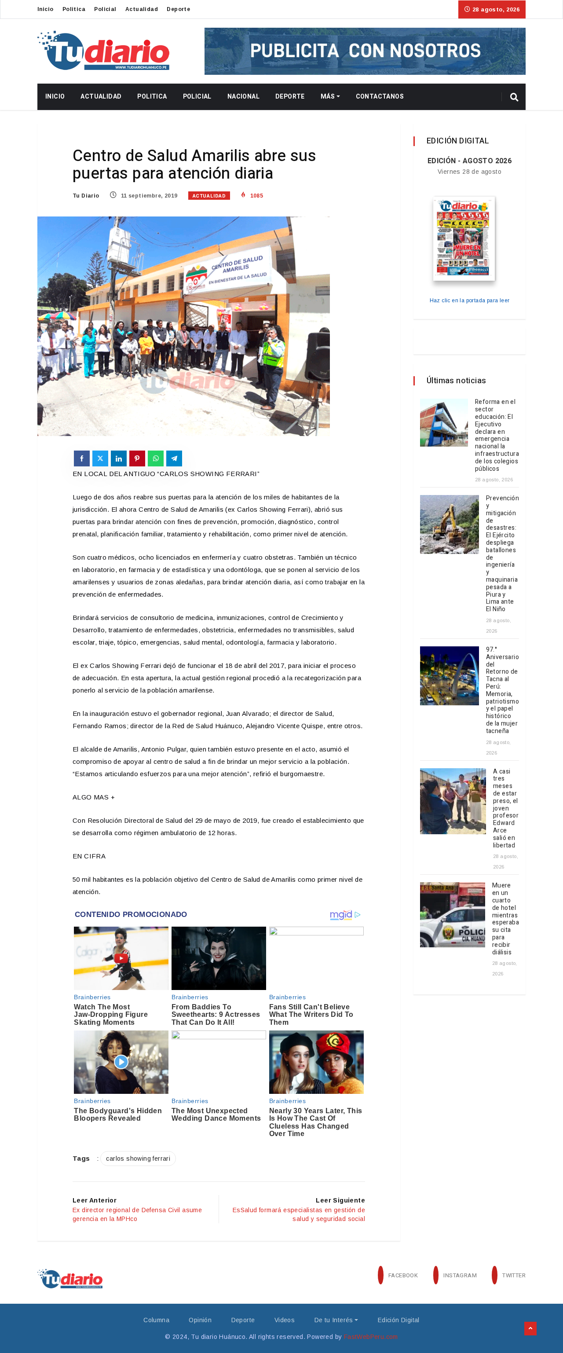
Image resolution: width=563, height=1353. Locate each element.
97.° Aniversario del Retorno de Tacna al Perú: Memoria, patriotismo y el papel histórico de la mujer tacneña (502, 690)
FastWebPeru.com (371, 1336)
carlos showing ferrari (138, 1158)
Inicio (45, 9)
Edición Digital (399, 1320)
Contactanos (380, 96)
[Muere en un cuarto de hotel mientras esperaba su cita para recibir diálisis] (452, 914)
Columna (156, 1320)
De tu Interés (333, 1320)
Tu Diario (86, 196)
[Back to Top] (530, 1329)
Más (328, 96)
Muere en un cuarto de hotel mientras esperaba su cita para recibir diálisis (505, 919)
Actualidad (141, 9)
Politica (73, 9)
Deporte (178, 9)
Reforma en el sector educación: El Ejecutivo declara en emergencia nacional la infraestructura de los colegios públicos (497, 435)
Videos (284, 1320)
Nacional (243, 96)
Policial (105, 9)
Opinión (200, 1320)
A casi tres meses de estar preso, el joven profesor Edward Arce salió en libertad (506, 808)
